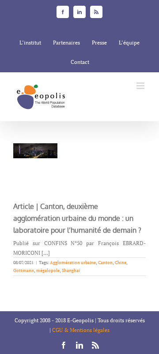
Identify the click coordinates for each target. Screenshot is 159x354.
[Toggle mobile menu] (141, 85)
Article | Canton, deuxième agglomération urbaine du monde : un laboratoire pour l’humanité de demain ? (77, 218)
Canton (105, 262)
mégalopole (48, 270)
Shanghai (71, 270)
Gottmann (23, 270)
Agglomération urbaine (73, 262)
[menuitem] (30, 42)
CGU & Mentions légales (81, 330)
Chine (120, 262)
